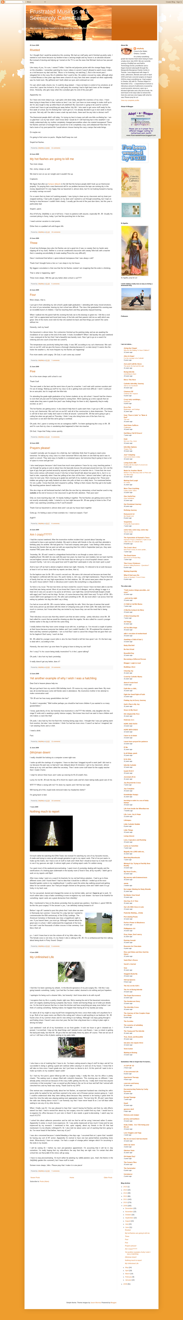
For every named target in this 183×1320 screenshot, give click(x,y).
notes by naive (129, 1145)
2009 (125, 1206)
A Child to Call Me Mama (133, 604)
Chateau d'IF (128, 392)
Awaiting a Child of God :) (133, 639)
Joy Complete (129, 789)
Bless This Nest (130, 380)
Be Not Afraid (129, 649)
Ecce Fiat (127, 407)
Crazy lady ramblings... (132, 399)
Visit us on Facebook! (131, 385)
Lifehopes (127, 820)
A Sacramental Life (131, 1072)
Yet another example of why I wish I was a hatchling (63, 678)
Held (125, 439)
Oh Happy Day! (129, 1156)
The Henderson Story (132, 1001)
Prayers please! (40, 448)
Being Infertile (129, 372)
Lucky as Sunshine (131, 846)
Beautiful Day (129, 653)
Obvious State (129, 1150)
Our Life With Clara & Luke (134, 907)
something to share (130, 374)
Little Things (128, 830)
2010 (125, 1202)
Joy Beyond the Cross (132, 783)
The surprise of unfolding (133, 1025)
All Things (127, 622)
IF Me (126, 747)
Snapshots (128, 522)
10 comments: (56, 232)
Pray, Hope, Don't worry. (133, 934)
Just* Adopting (129, 455)
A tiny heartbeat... (129, 498)
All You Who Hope (130, 628)
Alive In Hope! (129, 356)
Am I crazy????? (41, 534)
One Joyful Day (129, 496)
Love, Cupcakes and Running (135, 840)
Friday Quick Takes (130, 490)
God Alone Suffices (131, 425)
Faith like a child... (130, 688)
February (128, 1277)
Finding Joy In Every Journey (135, 700)
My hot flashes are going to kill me (52, 159)
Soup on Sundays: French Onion (134, 577)
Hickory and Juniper (131, 1115)
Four (33, 294)
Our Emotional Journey (132, 504)
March (127, 1274)
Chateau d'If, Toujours (131, 393)
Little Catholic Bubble (132, 824)
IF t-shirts (127, 482)
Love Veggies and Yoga (132, 1133)
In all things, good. (130, 753)
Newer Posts (35, 1178)
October (128, 1215)
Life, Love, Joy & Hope (132, 814)
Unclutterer (128, 1174)
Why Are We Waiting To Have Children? (136, 350)
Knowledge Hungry (131, 795)
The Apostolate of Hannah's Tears (137, 538)
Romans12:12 (129, 514)
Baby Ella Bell (129, 645)
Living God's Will (130, 463)
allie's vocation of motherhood (135, 634)
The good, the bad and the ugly (134, 366)
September (129, 1218)
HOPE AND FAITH (130, 724)
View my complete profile (130, 100)
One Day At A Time (131, 901)
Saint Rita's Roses (131, 960)
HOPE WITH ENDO (131, 730)
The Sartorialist (129, 1168)
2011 (125, 1199)
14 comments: (56, 667)
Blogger (113, 1303)
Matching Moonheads (132, 858)
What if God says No (131, 575)
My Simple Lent (129, 516)
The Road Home (130, 555)
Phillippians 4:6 (129, 928)
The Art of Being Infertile (133, 990)
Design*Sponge (130, 1097)
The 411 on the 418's (131, 986)
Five (32, 371)
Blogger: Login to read (132, 663)
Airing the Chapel (130, 348)
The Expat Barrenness (132, 996)
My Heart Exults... (130, 872)
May (127, 1267)
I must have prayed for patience (136, 742)
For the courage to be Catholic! (134, 358)
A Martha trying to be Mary (134, 610)
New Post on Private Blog (132, 557)
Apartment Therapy (131, 1077)
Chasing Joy (128, 671)
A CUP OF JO (129, 1066)
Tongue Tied (128, 449)
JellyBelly (140, 49)
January (128, 1280)
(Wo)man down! (40, 752)
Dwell (126, 1103)
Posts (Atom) (44, 1181)
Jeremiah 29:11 (130, 777)
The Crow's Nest (130, 548)
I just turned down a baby (132, 457)
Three (33, 243)
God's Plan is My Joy (132, 704)
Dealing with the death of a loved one (135, 465)
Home (72, 1178)
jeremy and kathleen (131, 1119)
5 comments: (55, 284)
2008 (125, 1284)
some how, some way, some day (136, 530)
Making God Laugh (131, 481)
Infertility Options (130, 447)
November (129, 1212)
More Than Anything (131, 488)
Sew (125, 968)
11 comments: (56, 148)
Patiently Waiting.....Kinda (133, 913)
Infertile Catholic (130, 765)
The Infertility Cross (131, 1007)
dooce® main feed (131, 683)
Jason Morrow (96, 1303)
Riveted (35, 50)
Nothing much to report (44, 811)
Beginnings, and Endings (132, 409)
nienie (126, 883)
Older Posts (108, 1178)
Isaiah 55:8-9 (129, 771)
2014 (125, 1190)
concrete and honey (131, 1083)
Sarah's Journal (130, 964)
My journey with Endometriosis (135, 877)
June (127, 1227)
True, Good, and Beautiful (133, 1037)
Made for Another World (133, 471)
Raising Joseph (130, 940)
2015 (125, 1187)
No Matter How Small (132, 895)
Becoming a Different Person (135, 659)
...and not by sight (130, 598)
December (129, 1208)
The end (126, 419)
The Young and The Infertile (134, 1031)
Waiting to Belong (130, 1053)
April (127, 1271)
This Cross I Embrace (132, 563)
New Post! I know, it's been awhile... (135, 549)
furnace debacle (54, 184)
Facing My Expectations (131, 524)
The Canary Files (130, 1162)
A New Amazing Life (131, 616)
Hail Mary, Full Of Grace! (133, 433)
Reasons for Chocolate (132, 946)
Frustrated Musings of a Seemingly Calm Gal (59, 14)
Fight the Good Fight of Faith (134, 694)
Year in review (128, 532)
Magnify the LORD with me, (134, 852)
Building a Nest (129, 667)
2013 (125, 1193)
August (128, 1221)
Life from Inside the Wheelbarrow (136, 809)
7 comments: (55, 360)
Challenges (127, 427)
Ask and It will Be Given (133, 364)
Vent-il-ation (128, 1049)
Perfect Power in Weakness (134, 923)
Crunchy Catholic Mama (133, 677)
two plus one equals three (133, 1043)
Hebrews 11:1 (129, 720)
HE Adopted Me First (131, 714)
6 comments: (55, 437)
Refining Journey (130, 510)
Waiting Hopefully (130, 571)
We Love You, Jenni (130, 441)
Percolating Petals (131, 917)
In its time (127, 759)
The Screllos (128, 1021)
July (127, 1224)
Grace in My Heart (131, 710)
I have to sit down (130, 736)
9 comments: (55, 523)
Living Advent (129, 836)
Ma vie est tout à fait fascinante (135, 1139)
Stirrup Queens (129, 980)
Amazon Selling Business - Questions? (136, 565)
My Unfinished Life (42, 957)
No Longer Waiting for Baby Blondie (137, 889)
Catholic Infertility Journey (134, 384)
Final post (127, 401)
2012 (125, 1196)
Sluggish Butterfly (130, 974)
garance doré (129, 1109)
